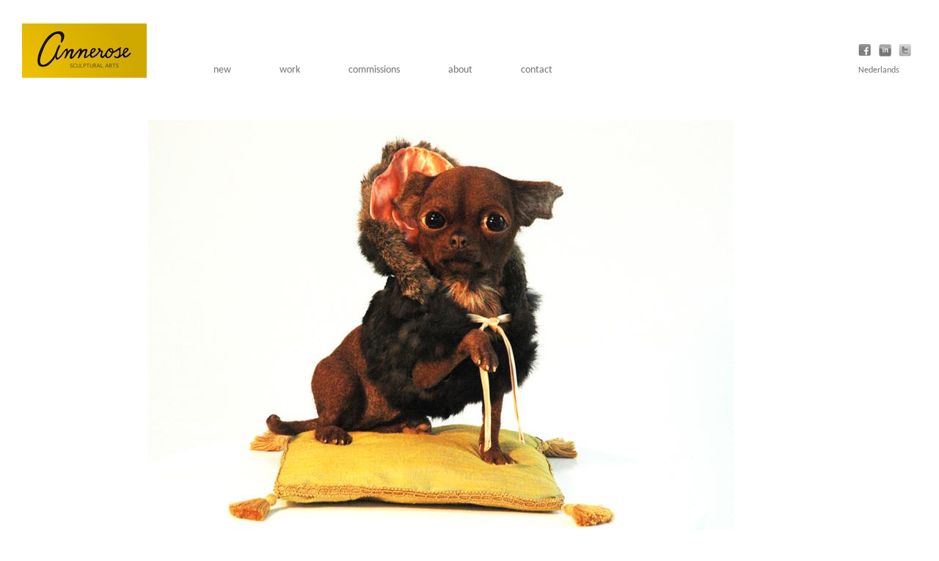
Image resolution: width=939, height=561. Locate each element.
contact (536, 70)
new (222, 70)
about (460, 70)
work (289, 70)
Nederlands (878, 70)
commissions (374, 70)
